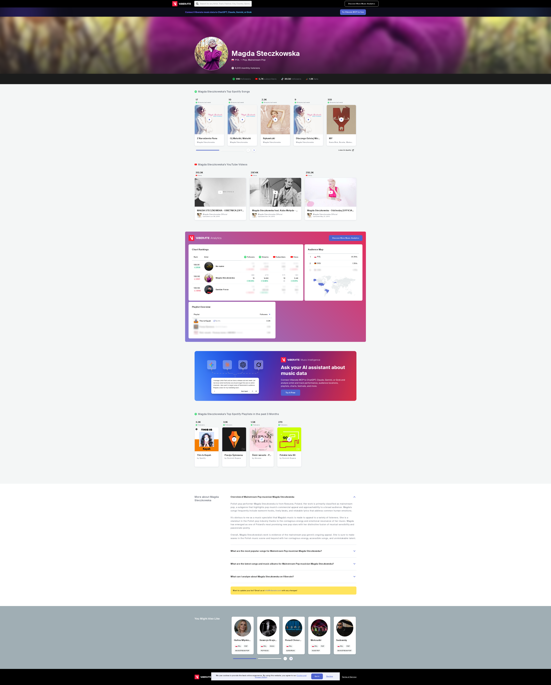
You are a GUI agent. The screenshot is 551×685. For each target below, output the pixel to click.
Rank (196, 257)
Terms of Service (349, 677)
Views (295, 257)
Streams (265, 257)
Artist (206, 257)
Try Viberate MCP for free (353, 12)
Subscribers (280, 257)
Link (214, 321)
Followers (251, 257)
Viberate (181, 3)
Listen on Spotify (344, 150)
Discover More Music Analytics (361, 4)
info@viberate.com (273, 590)
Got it (317, 676)
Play (209, 119)
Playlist (196, 314)
